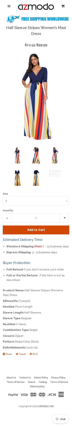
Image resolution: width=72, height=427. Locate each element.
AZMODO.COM (46, 406)
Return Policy (41, 377)
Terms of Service (16, 382)
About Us (11, 377)
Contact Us (25, 377)
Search (31, 382)
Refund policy (37, 386)
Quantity (8, 210)
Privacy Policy (58, 377)
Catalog (43, 382)
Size (5, 194)
